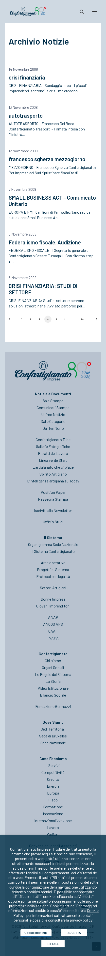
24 (82, 319)
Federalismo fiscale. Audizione (45, 242)
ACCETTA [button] (74, 933)
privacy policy (81, 920)
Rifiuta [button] (53, 944)
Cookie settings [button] (36, 933)
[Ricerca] (79, 11)
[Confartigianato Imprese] (28, 11)
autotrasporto (26, 115)
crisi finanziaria (27, 77)
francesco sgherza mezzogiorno (47, 159)
